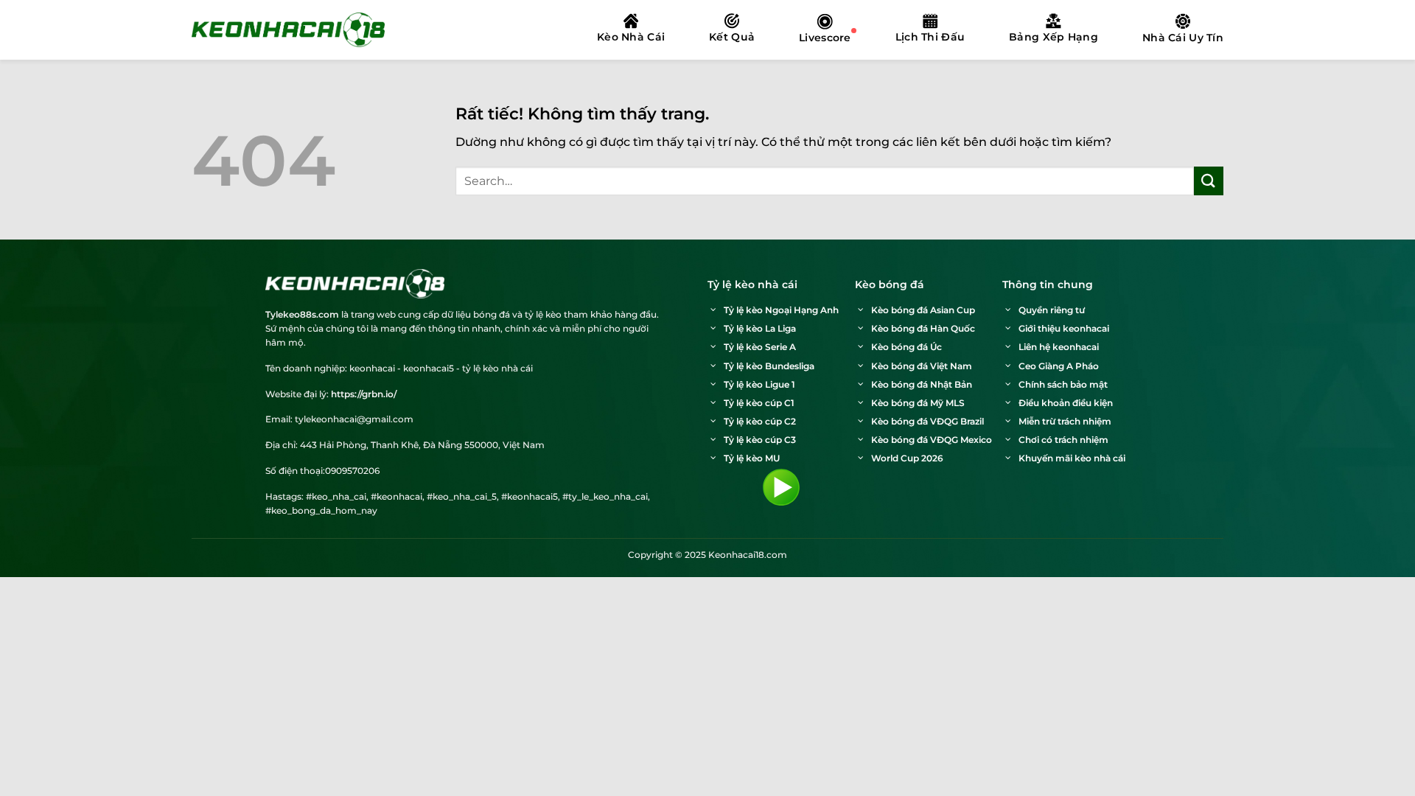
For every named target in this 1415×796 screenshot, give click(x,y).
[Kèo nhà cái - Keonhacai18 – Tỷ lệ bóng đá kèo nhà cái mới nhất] (288, 29)
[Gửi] (1208, 181)
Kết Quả (732, 36)
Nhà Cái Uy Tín (1182, 37)
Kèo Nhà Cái (631, 36)
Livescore (825, 37)
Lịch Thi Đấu (930, 36)
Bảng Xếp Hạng (1053, 36)
